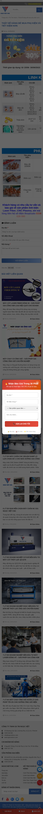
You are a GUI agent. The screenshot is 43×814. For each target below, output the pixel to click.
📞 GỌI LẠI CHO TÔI (21, 424)
